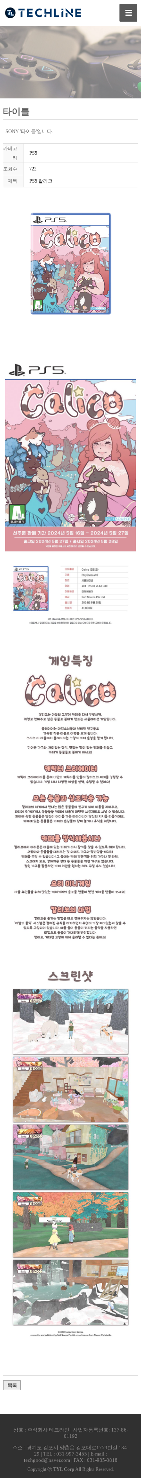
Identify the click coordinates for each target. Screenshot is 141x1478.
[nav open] (128, 13)
